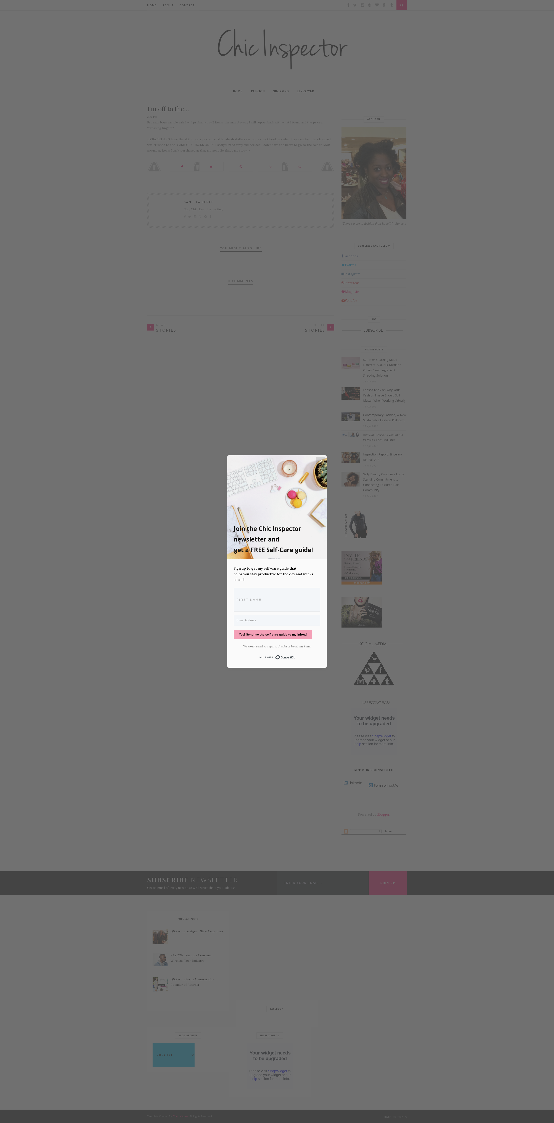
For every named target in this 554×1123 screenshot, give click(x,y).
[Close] (320, 461)
